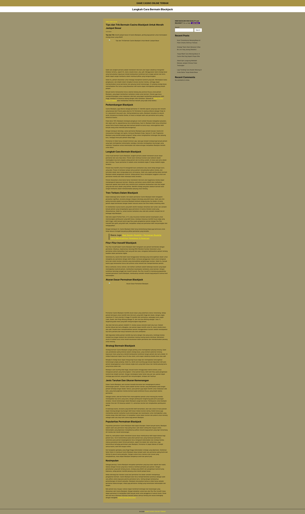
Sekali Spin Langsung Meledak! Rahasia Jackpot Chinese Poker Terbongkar (187, 63)
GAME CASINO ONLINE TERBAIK (155, 511)
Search (177, 27)
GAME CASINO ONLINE (111, 21)
